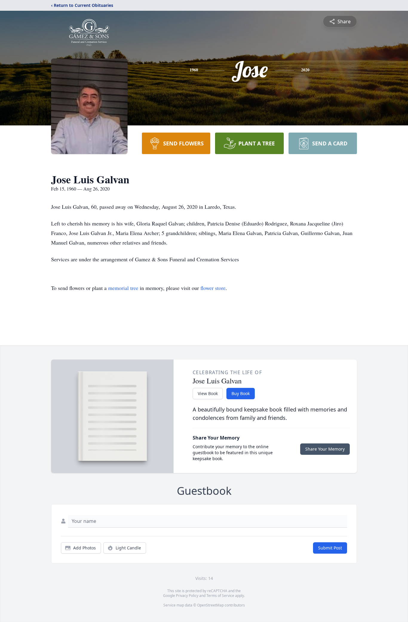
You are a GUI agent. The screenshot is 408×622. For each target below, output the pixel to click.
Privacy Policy (187, 595)
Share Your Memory (325, 449)
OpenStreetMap (210, 605)
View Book (208, 393)
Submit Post (330, 548)
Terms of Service (220, 595)
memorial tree (123, 287)
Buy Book (240, 393)
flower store (213, 287)
